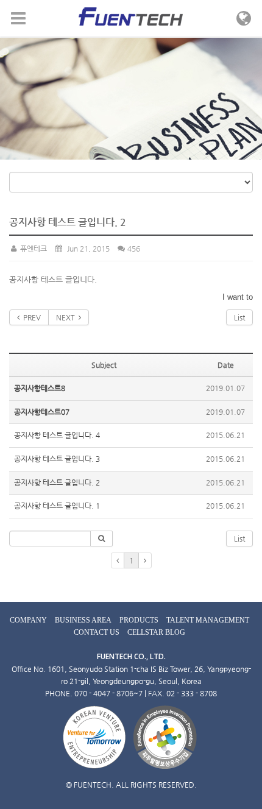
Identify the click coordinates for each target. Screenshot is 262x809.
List (239, 317)
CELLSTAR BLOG (156, 632)
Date (226, 365)
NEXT (67, 317)
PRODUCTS (138, 620)
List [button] (239, 538)
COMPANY (28, 620)
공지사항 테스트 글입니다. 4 (57, 435)
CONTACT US (96, 632)
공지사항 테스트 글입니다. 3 (57, 458)
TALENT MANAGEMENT (207, 620)
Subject (103, 365)
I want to (237, 297)
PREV (30, 317)
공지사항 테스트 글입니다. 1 (57, 505)
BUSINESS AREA (83, 620)
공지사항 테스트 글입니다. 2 (57, 482)
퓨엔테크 (32, 248)
